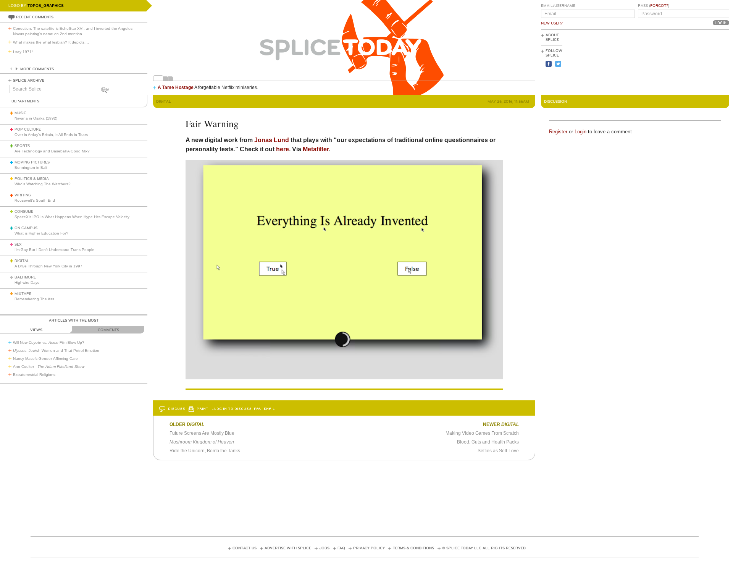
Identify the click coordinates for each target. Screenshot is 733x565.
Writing (23, 195)
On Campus (26, 228)
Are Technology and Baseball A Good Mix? (52, 151)
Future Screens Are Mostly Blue (202, 433)
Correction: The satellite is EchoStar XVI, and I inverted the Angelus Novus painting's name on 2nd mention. (72, 31)
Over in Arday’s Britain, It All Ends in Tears (51, 135)
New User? (552, 23)
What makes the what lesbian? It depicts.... (51, 42)
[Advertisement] (694, 61)
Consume (24, 211)
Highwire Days (27, 282)
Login (580, 131)
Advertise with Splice (288, 548)
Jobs (324, 548)
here (282, 149)
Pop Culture (28, 129)
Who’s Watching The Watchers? (43, 184)
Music (20, 113)
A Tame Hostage (176, 87)
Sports (22, 146)
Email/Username (558, 5)
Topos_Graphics (45, 5)
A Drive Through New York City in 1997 (48, 266)
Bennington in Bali (31, 167)
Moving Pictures (32, 162)
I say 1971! (23, 52)
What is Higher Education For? (41, 233)
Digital (22, 261)
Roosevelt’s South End (35, 200)
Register (558, 131)
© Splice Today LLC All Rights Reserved (484, 548)
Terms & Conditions (413, 548)
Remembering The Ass (34, 299)
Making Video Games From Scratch (482, 433)
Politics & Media (32, 178)
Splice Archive (28, 80)
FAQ (341, 548)
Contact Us (244, 548)
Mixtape (23, 293)
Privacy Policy (369, 548)
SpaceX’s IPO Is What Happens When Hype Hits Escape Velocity (72, 217)
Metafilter (316, 149)
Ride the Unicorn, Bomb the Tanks (205, 450)
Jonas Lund (271, 140)
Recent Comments (34, 17)
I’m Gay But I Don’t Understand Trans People (54, 250)
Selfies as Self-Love (498, 450)
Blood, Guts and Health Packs (488, 442)
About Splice (552, 37)
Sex (18, 244)
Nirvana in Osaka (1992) (36, 118)
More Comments (37, 69)
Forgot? (659, 5)
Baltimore (25, 277)
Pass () (653, 5)
